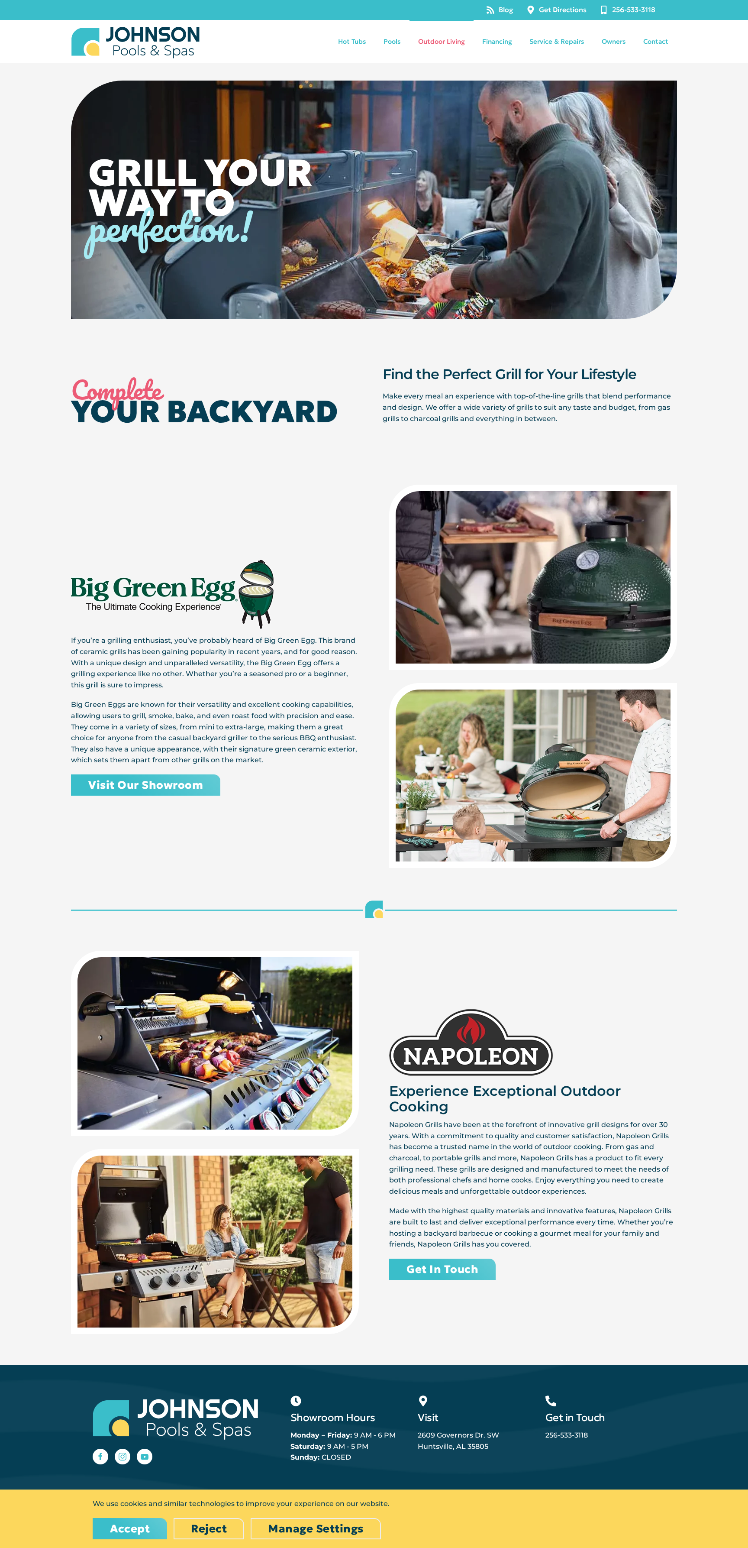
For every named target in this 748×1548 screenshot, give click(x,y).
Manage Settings (316, 1528)
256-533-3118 (633, 9)
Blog (506, 9)
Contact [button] (655, 41)
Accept (130, 1528)
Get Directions (563, 9)
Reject (209, 1528)
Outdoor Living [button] (441, 41)
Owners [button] (614, 41)
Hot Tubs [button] (352, 41)
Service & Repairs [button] (556, 41)
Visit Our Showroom (145, 785)
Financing (497, 41)
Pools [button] (392, 41)
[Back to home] (136, 41)
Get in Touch (442, 1269)
